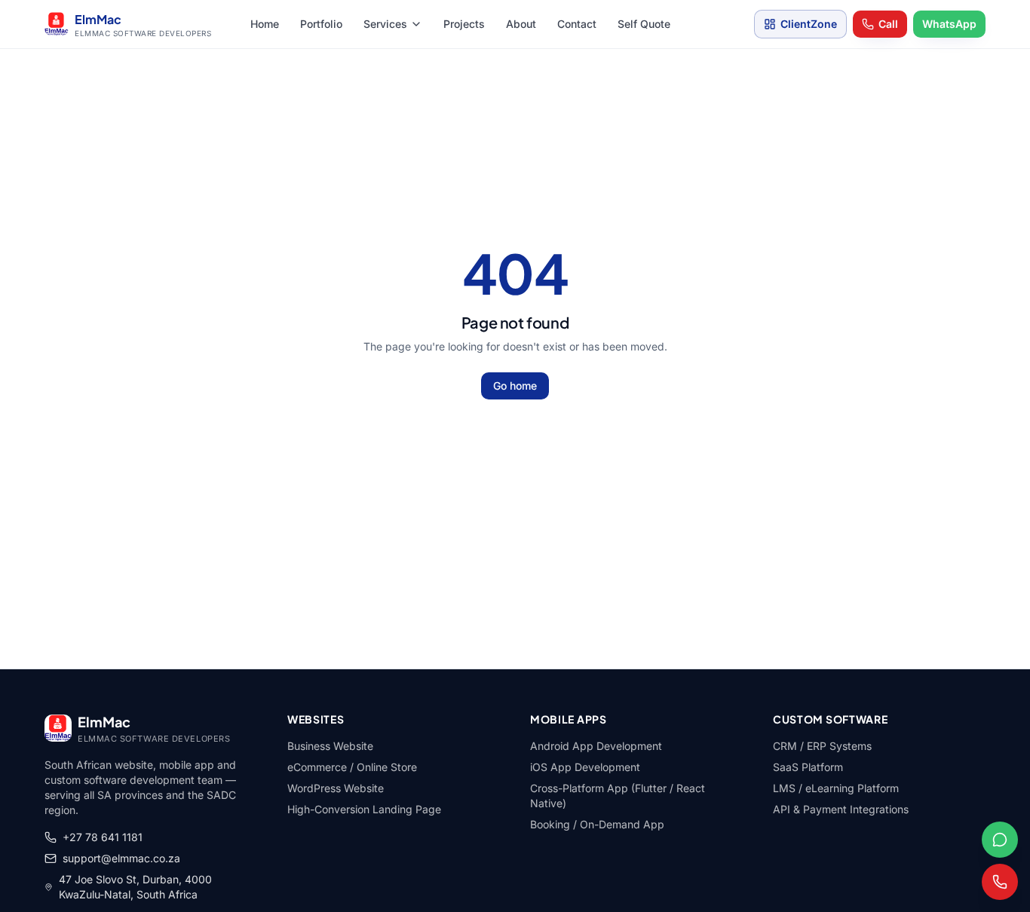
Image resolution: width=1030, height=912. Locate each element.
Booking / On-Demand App (597, 824)
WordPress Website (335, 788)
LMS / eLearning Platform (836, 788)
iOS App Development (585, 767)
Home (264, 23)
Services (385, 23)
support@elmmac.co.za (121, 858)
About (521, 23)
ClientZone (808, 23)
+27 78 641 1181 (103, 837)
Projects (464, 23)
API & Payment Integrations (841, 809)
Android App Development (596, 745)
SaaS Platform (808, 767)
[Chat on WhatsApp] (1000, 840)
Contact (576, 23)
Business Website (330, 745)
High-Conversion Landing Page (364, 809)
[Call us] (1000, 882)
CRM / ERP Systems (822, 745)
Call (888, 23)
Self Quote (644, 23)
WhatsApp (949, 23)
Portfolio (321, 23)
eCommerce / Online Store (352, 767)
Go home (515, 385)
